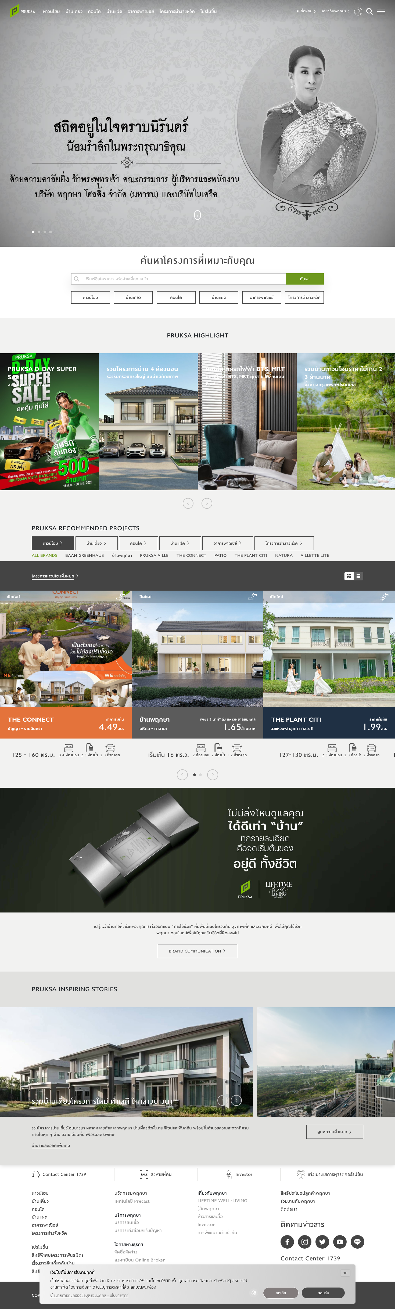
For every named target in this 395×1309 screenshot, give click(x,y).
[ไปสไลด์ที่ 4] (50, 232)
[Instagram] (306, 1242)
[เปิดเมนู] (381, 11)
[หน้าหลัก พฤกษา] (22, 11)
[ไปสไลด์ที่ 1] (33, 232)
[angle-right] (236, 1100)
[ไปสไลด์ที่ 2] (39, 232)
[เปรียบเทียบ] (120, 596)
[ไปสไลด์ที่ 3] (45, 232)
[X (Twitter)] (324, 1242)
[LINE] (359, 1242)
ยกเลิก (281, 1293)
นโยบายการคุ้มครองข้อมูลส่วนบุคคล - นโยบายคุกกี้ (89, 1295)
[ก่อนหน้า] (188, 503)
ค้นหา (305, 279)
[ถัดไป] (207, 503)
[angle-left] (222, 1100)
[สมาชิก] (358, 12)
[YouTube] (342, 1242)
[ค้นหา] (369, 11)
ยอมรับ (323, 1293)
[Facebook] (289, 1242)
